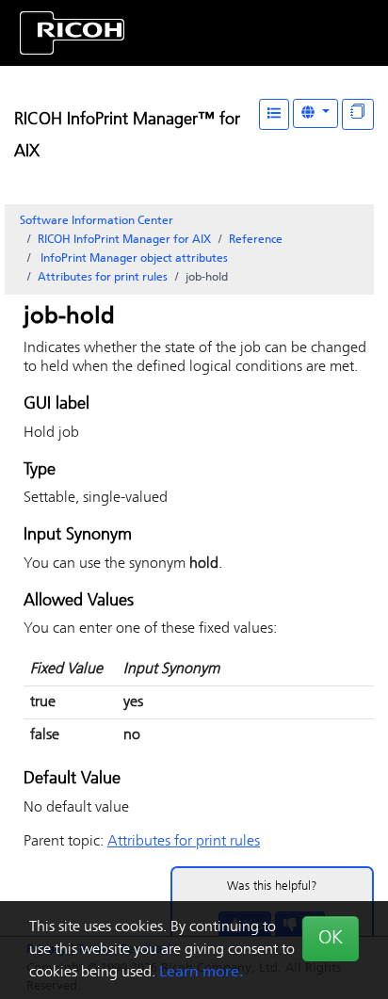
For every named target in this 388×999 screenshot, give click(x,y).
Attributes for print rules (103, 277)
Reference (256, 240)
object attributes (134, 259)
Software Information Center (96, 221)
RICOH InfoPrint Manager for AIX (124, 240)
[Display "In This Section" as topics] (358, 114)
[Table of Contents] (274, 114)
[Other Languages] (315, 113)
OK (330, 938)
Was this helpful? (272, 886)
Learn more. (201, 972)
